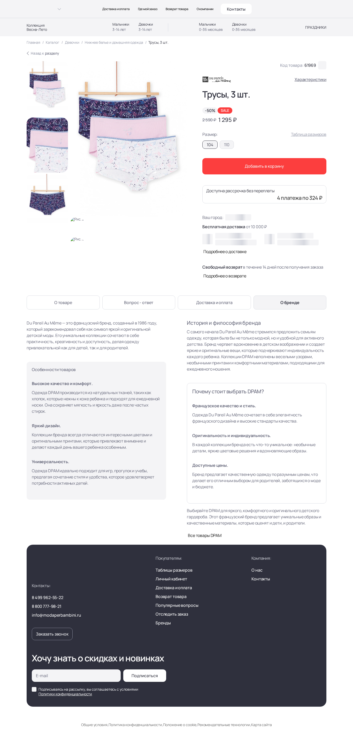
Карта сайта (261, 724)
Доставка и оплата (116, 9)
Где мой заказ (147, 9)
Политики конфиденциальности (65, 693)
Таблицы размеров (174, 570)
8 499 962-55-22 (47, 597)
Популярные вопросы (177, 605)
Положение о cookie (179, 724)
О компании (205, 9)
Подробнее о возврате (224, 276)
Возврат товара (177, 9)
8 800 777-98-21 (46, 606)
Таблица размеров (308, 134)
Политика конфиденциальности (135, 724)
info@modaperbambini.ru (56, 615)
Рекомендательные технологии (223, 724)
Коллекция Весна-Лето (37, 27)
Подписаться (145, 675)
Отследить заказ (172, 614)
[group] (47, 88)
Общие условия (94, 724)
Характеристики (310, 79)
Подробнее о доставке (225, 251)
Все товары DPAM (204, 535)
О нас (256, 570)
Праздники (315, 27)
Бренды (163, 623)
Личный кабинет (171, 579)
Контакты (236, 9)
